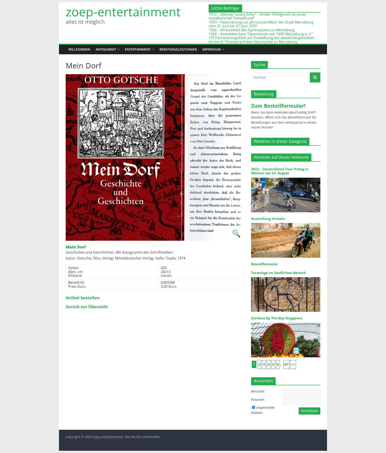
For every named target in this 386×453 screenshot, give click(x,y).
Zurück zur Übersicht (87, 306)
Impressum (211, 49)
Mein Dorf (76, 247)
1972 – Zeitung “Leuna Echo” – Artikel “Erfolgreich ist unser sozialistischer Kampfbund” (257, 16)
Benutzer (258, 391)
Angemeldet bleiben (263, 410)
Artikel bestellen (83, 297)
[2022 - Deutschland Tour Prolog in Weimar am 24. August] (285, 177)
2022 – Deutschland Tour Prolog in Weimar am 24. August (279, 171)
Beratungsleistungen (178, 49)
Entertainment (138, 49)
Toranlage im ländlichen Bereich (278, 272)
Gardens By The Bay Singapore (276, 318)
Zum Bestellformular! (278, 105)
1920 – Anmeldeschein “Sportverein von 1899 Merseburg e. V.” (261, 34)
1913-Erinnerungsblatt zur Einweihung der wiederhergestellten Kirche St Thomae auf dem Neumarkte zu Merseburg (262, 39)
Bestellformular (264, 264)
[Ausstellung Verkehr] (285, 222)
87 (286, 364)
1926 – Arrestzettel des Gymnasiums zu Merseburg (251, 29)
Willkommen (79, 49)
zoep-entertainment (123, 11)
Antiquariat (106, 49)
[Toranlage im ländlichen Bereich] (285, 276)
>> (293, 364)
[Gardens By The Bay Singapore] (285, 322)
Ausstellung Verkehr (268, 218)
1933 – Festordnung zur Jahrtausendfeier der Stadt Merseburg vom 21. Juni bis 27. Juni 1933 (261, 24)
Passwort (257, 399)
